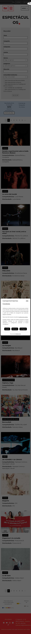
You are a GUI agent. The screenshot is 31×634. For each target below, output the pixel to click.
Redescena (18, 334)
